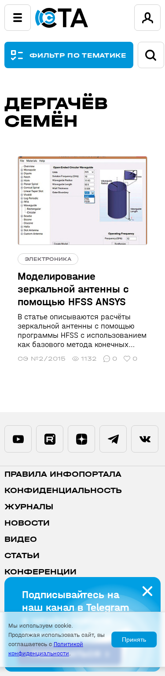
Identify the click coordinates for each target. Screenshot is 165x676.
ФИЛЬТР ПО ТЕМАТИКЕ (78, 55)
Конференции (40, 572)
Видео (20, 539)
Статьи (22, 555)
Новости (27, 523)
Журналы (28, 507)
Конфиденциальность (63, 490)
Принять (134, 639)
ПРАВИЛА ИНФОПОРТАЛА (62, 474)
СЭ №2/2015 (42, 358)
